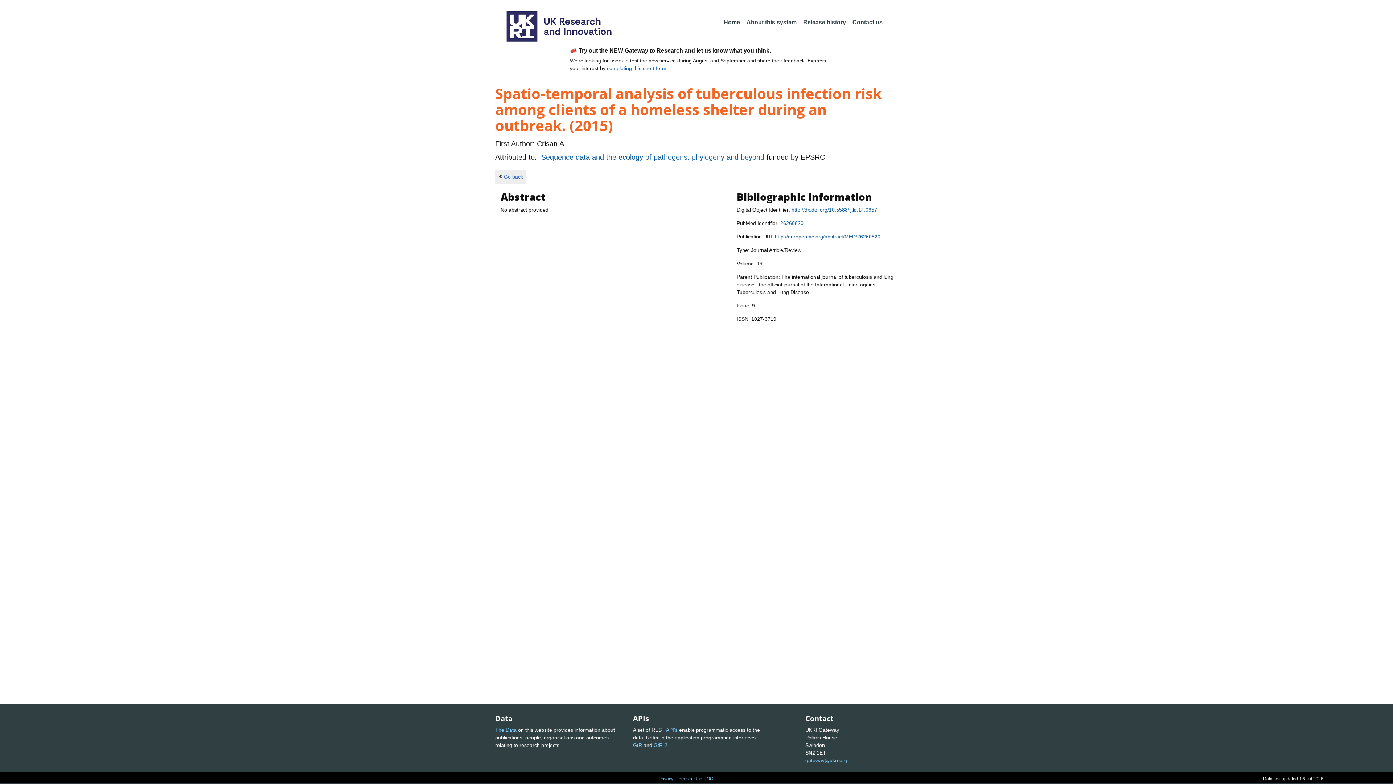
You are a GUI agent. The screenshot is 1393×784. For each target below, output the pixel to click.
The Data (506, 730)
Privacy (666, 778)
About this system (772, 22)
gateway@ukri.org (826, 760)
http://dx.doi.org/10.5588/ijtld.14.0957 (834, 210)
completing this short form (636, 68)
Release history (824, 22)
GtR (637, 745)
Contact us (867, 22)
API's (672, 730)
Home (732, 22)
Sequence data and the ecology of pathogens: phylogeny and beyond (654, 157)
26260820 (792, 223)
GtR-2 (660, 745)
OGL (711, 778)
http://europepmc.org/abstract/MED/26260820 (827, 237)
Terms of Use (689, 778)
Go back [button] (513, 177)
